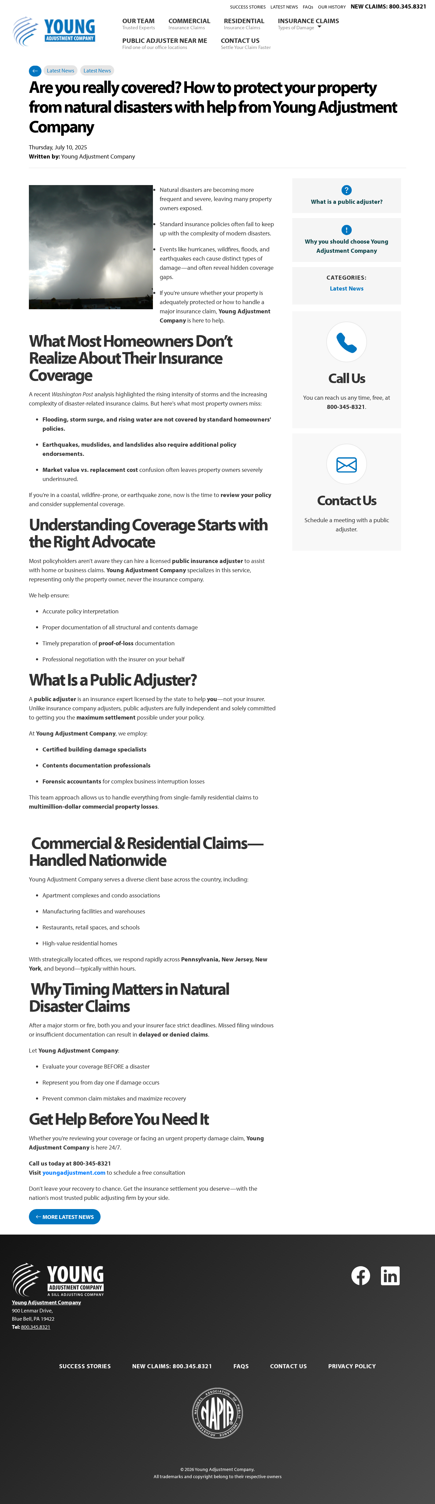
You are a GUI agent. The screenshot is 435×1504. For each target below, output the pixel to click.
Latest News (60, 70)
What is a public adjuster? (347, 201)
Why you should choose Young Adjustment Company (346, 245)
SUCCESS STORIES (248, 7)
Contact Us (246, 43)
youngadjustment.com (73, 1172)
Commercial (189, 23)
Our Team (138, 23)
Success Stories (85, 1366)
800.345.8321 (35, 1326)
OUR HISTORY (332, 7)
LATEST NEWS (284, 7)
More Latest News (67, 1216)
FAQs (308, 7)
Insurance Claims (308, 23)
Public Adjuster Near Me (164, 43)
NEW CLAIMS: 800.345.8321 (389, 6)
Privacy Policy (352, 1366)
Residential (244, 23)
